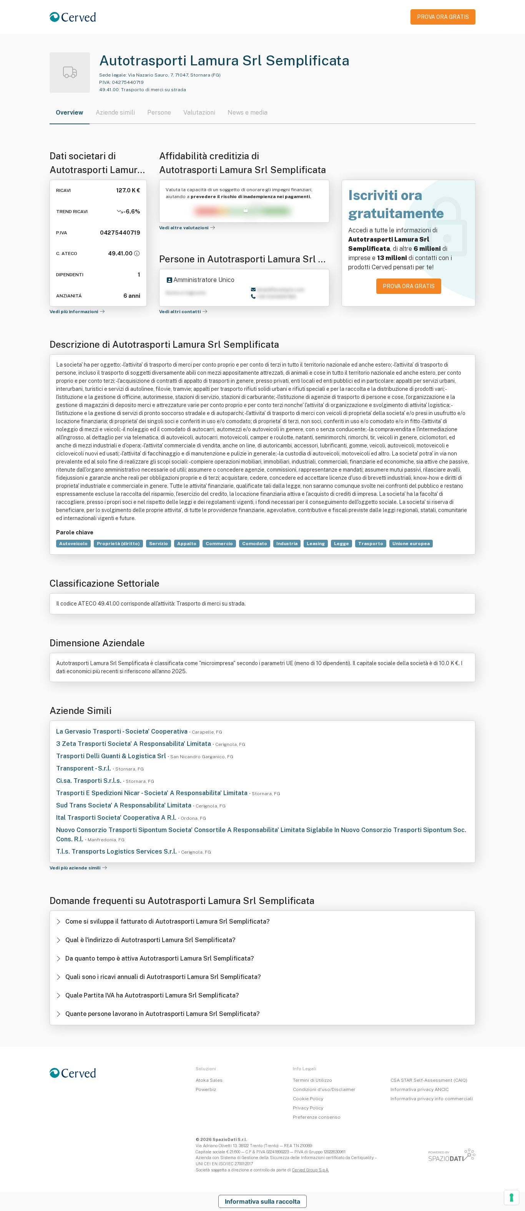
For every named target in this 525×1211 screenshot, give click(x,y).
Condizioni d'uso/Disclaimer (324, 1089)
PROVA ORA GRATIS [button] (443, 17)
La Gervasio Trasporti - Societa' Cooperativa (122, 731)
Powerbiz (206, 1089)
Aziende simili (115, 112)
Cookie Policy (308, 1098)
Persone (159, 112)
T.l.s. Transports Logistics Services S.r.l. (117, 851)
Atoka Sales (209, 1080)
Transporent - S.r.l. (84, 768)
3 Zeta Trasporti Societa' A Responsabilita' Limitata (134, 743)
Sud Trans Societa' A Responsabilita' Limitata (124, 805)
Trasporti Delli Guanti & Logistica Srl (112, 756)
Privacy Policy (308, 1108)
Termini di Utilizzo (312, 1080)
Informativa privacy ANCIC (419, 1089)
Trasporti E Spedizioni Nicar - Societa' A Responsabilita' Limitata (152, 793)
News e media (247, 112)
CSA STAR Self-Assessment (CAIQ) (428, 1080)
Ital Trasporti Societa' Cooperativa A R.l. (117, 817)
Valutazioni (199, 112)
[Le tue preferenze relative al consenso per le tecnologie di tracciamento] (511, 1197)
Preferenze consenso (317, 1117)
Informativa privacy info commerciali (431, 1098)
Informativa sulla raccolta (262, 1201)
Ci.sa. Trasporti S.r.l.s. (89, 780)
